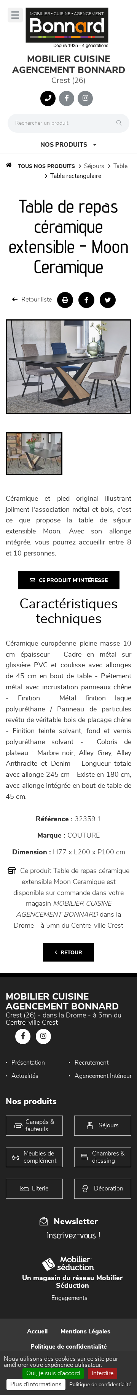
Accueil (37, 1331)
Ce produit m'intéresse (73, 580)
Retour (71, 952)
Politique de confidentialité (68, 1347)
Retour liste (36, 300)
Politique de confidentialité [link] (100, 1384)
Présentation (28, 1063)
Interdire (102, 1373)
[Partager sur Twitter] (108, 300)
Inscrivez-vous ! (73, 1235)
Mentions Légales (85, 1331)
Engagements (69, 1298)
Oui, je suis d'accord (53, 1373)
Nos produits (63, 145)
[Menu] (15, 15)
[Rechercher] (121, 123)
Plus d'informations (36, 1384)
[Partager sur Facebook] (86, 300)
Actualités (24, 1076)
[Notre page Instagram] (85, 98)
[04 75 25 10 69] (48, 98)
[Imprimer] (65, 300)
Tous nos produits (46, 166)
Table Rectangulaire (75, 176)
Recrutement (91, 1063)
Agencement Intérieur (103, 1076)
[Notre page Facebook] (66, 98)
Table (120, 166)
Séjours (94, 166)
